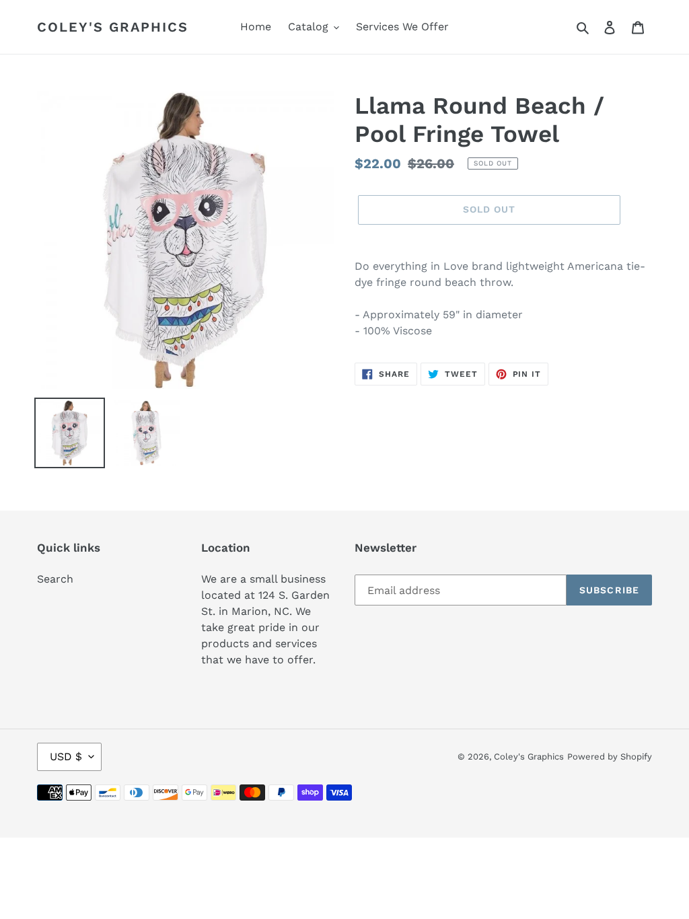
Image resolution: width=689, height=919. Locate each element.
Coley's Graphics (112, 27)
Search (55, 579)
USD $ (66, 756)
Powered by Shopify (609, 756)
